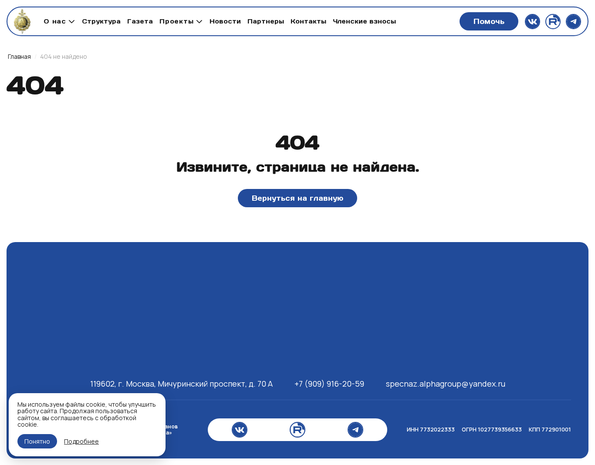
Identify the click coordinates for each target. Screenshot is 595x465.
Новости (225, 21)
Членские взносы (364, 21)
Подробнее (81, 441)
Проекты (176, 21)
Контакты (308, 21)
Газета (140, 21)
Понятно (37, 441)
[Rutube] (553, 21)
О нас (55, 21)
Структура (101, 21)
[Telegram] (573, 21)
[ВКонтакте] (532, 21)
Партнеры (265, 21)
